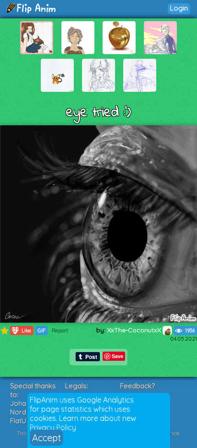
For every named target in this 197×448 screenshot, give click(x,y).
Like (21, 330)
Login (179, 8)
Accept (46, 437)
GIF (41, 330)
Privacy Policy (53, 427)
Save (117, 356)
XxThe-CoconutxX (135, 330)
